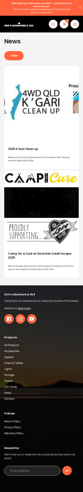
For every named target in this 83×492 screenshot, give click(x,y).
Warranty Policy (13, 433)
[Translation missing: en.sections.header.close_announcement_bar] (80, 8)
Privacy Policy (12, 427)
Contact (9, 398)
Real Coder (24, 308)
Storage (9, 375)
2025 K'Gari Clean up (23, 149)
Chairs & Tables (13, 363)
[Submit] (67, 470)
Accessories (11, 351)
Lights (8, 369)
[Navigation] (74, 24)
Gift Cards (10, 386)
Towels (8, 381)
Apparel (9, 357)
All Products (11, 345)
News (7, 392)
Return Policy (12, 421)
